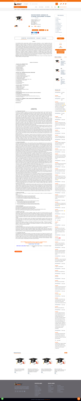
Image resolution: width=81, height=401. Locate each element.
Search (60, 38)
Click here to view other (21, 245)
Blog (55, 6)
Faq (51, 6)
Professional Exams (59, 25)
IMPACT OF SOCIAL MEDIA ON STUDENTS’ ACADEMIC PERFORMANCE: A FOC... (63, 71)
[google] (18, 391)
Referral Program (38, 393)
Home (36, 6)
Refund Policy (37, 391)
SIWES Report (58, 28)
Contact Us (37, 394)
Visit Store (60, 49)
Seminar (57, 21)
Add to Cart (36, 30)
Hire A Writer (47, 6)
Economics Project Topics (35, 9)
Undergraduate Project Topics (25, 9)
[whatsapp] (2, 398)
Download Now (18, 251)
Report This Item (34, 34)
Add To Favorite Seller (61, 51)
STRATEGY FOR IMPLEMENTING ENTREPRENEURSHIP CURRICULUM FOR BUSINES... (62, 63)
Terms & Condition (38, 389)
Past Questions (58, 24)
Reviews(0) (38, 38)
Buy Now (42, 30)
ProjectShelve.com (47, 399)
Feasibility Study (58, 27)
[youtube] (24, 391)
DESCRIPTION (23, 38)
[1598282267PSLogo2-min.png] (18, 3)
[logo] (18, 383)
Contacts (59, 385)
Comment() (44, 38)
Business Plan (58, 19)
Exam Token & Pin (59, 32)
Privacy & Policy (37, 387)
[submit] (57, 4)
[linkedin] (22, 391)
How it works (41, 6)
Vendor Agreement (38, 390)
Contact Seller (61, 52)
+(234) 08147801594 (63, 6)
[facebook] (15, 391)
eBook (57, 20)
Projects (18, 9)
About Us (36, 386)
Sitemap (36, 395)
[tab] (24, 38)
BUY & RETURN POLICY (31, 38)
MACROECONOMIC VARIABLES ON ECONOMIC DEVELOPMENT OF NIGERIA (51, 9)
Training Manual (58, 29)
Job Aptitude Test (58, 23)
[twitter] (20, 391)
